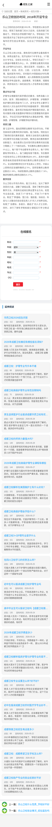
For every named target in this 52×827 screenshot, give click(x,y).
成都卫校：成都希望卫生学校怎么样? (23, 753)
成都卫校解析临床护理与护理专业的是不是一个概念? (26, 656)
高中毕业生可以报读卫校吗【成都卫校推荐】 (26, 608)
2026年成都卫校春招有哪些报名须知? (23, 342)
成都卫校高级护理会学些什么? (19, 511)
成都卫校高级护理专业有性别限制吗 (22, 390)
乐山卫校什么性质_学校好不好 (33, 804)
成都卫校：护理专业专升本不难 (20, 366)
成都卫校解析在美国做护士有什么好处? (24, 487)
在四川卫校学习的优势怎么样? (19, 560)
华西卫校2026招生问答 (16, 317)
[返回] (3, 5)
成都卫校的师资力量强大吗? (18, 439)
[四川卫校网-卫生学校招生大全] (26, 4)
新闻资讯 (25, 11)
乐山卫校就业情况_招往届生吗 (33, 811)
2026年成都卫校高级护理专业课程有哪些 (25, 463)
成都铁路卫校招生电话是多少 (19, 729)
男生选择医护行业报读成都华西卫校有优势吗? (26, 414)
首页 (16, 11)
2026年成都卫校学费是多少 (18, 632)
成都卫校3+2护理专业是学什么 (20, 535)
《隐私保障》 (28, 289)
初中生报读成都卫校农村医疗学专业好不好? (26, 705)
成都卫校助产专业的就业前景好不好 (22, 778)
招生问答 (35, 11)
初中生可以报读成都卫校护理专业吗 (22, 584)
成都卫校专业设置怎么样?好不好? (21, 681)
